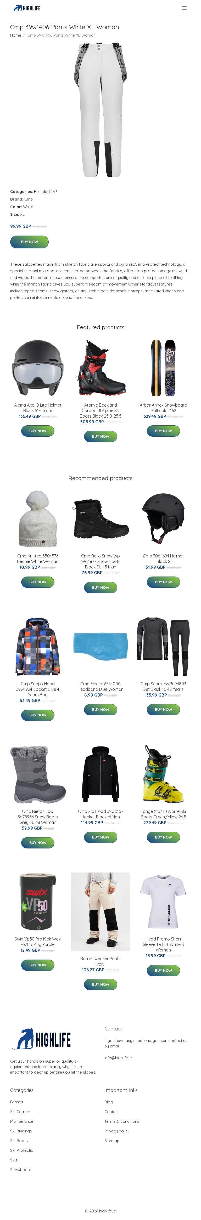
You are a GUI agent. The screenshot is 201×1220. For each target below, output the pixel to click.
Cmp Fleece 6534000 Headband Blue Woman (100, 686)
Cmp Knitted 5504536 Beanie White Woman (37, 558)
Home (15, 35)
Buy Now (29, 242)
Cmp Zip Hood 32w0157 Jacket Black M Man (100, 814)
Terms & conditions (121, 1121)
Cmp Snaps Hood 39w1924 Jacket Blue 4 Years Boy (37, 689)
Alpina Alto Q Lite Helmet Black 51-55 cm (38, 407)
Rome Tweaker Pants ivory (100, 961)
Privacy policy (117, 1130)
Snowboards (22, 1169)
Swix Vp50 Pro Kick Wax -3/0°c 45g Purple (38, 941)
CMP (53, 191)
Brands (40, 191)
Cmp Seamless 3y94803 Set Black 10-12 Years (163, 686)
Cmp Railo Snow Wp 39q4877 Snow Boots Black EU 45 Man (100, 561)
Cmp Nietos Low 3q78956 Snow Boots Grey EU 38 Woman (38, 817)
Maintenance (21, 1121)
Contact (111, 1111)
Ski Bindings (21, 1130)
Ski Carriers (20, 1111)
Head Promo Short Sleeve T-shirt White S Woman (163, 944)
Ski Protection (23, 1150)
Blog (108, 1101)
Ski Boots (19, 1140)
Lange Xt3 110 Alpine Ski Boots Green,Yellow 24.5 (163, 814)
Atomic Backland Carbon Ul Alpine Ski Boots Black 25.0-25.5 (100, 410)
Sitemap (111, 1140)
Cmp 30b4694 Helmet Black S (163, 558)
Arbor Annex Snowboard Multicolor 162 (163, 407)
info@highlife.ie (118, 1057)
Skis (14, 1160)
